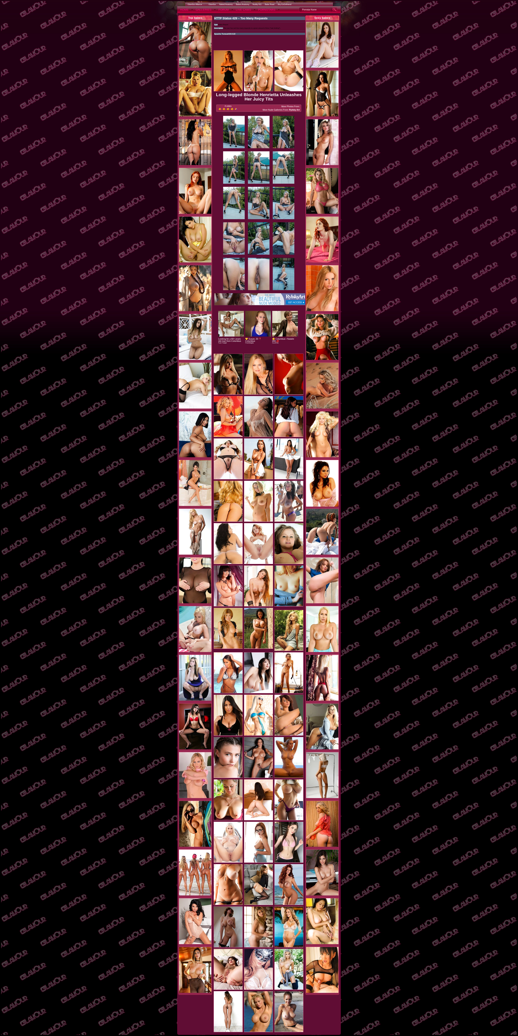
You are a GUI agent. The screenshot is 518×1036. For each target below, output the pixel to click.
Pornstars (266, 9)
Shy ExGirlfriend (284, 4)
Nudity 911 (257, 4)
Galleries (203, 9)
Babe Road (269, 4)
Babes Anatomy (242, 4)
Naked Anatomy (226, 4)
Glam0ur (212, 4)
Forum (223, 9)
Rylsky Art (294, 110)
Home (184, 9)
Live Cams (243, 9)
